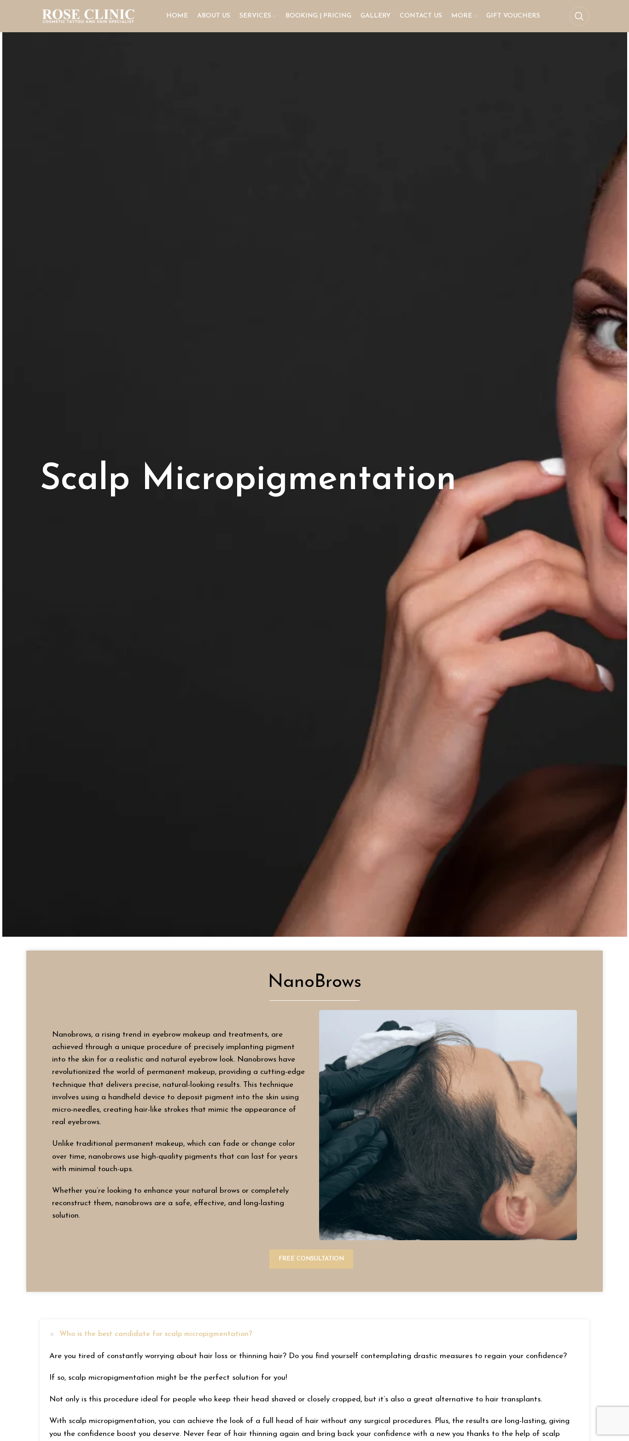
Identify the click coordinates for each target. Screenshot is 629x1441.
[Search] (579, 16)
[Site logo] (88, 15)
